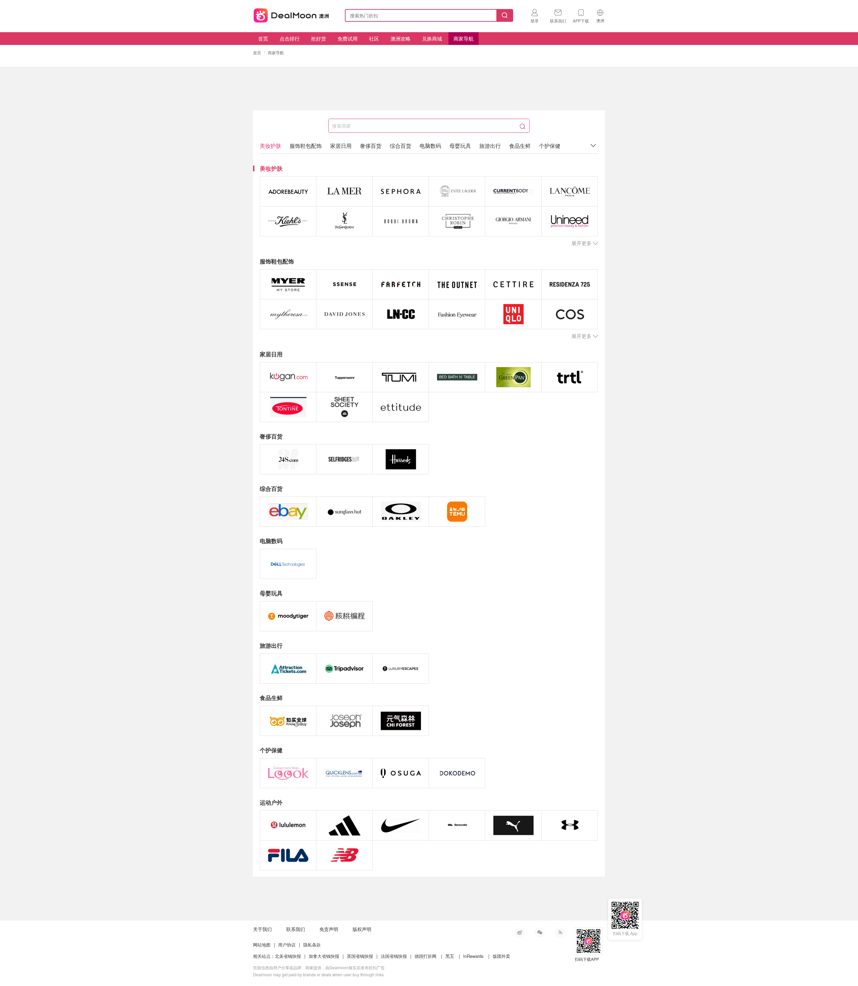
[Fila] (288, 855)
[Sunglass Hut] (344, 511)
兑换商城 (432, 38)
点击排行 (290, 38)
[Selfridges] (344, 459)
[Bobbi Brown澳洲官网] (401, 221)
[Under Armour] (570, 825)
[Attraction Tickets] (288, 668)
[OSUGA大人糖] (401, 773)
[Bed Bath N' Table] (457, 377)
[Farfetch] (401, 284)
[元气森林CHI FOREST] (401, 721)
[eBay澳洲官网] (288, 511)
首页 (263, 38)
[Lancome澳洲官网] (570, 191)
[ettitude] (401, 407)
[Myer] (288, 284)
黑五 (449, 956)
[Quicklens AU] (344, 773)
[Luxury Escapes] (401, 668)
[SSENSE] (344, 284)
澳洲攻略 (400, 38)
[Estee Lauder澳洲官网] (457, 191)
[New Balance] (344, 855)
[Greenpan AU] (513, 377)
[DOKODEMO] (457, 773)
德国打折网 (425, 956)
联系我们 (295, 929)
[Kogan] (288, 377)
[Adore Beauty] (288, 191)
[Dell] (288, 564)
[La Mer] (344, 191)
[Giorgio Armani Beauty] (513, 221)
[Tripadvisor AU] (344, 668)
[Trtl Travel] (570, 377)
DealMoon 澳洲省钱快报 (292, 14)
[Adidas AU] (344, 825)
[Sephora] (401, 191)
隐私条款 (312, 944)
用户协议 (287, 944)
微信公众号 (540, 932)
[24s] (288, 459)
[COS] (570, 314)
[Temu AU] (457, 511)
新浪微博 (519, 932)
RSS (560, 932)
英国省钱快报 (360, 956)
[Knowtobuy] (288, 721)
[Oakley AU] (401, 511)
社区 (374, 38)
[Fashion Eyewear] (457, 314)
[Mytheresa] (288, 314)
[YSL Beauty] (344, 221)
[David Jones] (344, 314)
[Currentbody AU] (513, 191)
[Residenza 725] (570, 284)
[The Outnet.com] (457, 284)
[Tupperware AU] (344, 377)
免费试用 (348, 38)
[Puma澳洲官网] (513, 825)
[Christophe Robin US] (457, 221)
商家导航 (463, 38)
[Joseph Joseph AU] (344, 721)
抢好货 (318, 38)
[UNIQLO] (513, 314)
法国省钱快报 (394, 956)
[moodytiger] (288, 616)
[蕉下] (457, 825)
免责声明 (328, 929)
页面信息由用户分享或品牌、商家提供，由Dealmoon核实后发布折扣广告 (319, 967)
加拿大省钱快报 (324, 956)
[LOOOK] (288, 773)
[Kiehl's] (288, 221)
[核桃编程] (344, 616)
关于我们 (262, 929)
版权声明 (362, 929)
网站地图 (261, 944)
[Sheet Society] (344, 407)
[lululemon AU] (288, 825)
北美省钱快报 (288, 956)
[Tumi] (401, 377)
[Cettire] (513, 284)
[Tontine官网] (288, 407)
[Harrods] (401, 459)
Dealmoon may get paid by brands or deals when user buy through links (318, 974)
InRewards (473, 956)
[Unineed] (570, 221)
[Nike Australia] (401, 825)
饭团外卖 (501, 956)
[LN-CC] (401, 314)
